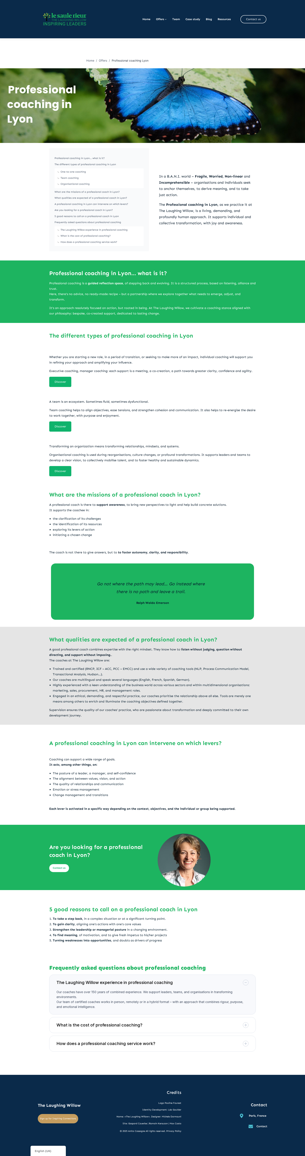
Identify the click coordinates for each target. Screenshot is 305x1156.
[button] (152, 982)
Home (90, 60)
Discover (60, 381)
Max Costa (175, 1123)
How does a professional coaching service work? (89, 242)
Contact (261, 1126)
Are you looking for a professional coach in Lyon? (84, 210)
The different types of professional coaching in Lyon (85, 164)
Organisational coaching (75, 183)
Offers (103, 60)
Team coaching (70, 177)
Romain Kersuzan (158, 1123)
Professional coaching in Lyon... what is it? (80, 158)
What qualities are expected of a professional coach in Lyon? (91, 197)
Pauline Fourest (173, 1103)
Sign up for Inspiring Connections (58, 1118)
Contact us (253, 19)
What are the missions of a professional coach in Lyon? (87, 191)
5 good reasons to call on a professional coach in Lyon (87, 216)
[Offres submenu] (166, 19)
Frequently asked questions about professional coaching (88, 222)
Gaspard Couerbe (137, 1123)
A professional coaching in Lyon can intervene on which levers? (91, 204)
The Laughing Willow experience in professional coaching (94, 229)
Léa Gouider (174, 1109)
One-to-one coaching (73, 171)
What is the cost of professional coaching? (86, 235)
